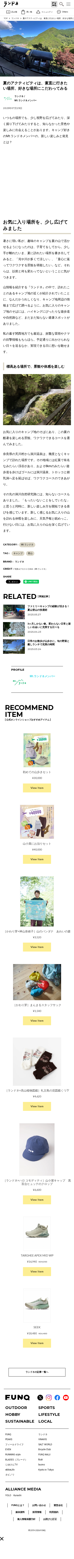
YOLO (8, 1495)
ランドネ (15, 18)
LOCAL (45, 1421)
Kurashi (17, 1495)
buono (41, 1464)
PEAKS (8, 1439)
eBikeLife (9, 1469)
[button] (2, 1539)
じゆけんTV (11, 1464)
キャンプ (18, 553)
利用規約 (53, 1512)
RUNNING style (12, 1454)
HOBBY (12, 1414)
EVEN (8, 1449)
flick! (40, 1459)
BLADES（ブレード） (16, 1459)
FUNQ (8, 1434)
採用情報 (37, 1512)
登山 (30, 553)
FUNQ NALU (44, 1454)
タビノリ (9, 1474)
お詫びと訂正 (50, 1519)
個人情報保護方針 (26, 1519)
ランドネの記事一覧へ (37, 1372)
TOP (6, 18)
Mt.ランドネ (27, 544)
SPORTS (46, 1407)
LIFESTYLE (49, 1414)
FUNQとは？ (17, 1505)
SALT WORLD (45, 1444)
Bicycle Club (44, 1449)
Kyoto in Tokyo (46, 1469)
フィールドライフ (14, 1444)
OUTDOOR (16, 1407)
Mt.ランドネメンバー (42, 676)
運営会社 (58, 1505)
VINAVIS (42, 1439)
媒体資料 (20, 1512)
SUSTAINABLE (19, 1421)
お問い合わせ (39, 1505)
